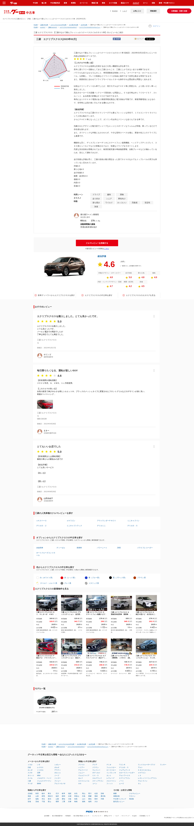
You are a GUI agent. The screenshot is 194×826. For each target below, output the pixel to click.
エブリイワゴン (124, 778)
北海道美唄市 (48, 501)
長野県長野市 (48, 357)
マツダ (30, 783)
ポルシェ (57, 773)
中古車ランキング (119, 799)
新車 (65, 3)
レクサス (40, 767)
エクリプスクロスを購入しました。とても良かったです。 (68, 316)
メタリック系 (94, 583)
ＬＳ (139, 775)
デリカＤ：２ (41, 526)
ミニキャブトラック (74, 526)
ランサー (163, 765)
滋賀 (69, 793)
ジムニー (81, 773)
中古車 (36, 25)
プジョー (57, 781)
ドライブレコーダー (145, 548)
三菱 (29, 781)
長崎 (96, 796)
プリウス (81, 765)
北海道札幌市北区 (50, 433)
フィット (110, 783)
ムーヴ (121, 783)
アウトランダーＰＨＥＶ (106, 521)
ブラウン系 (141, 578)
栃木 (43, 793)
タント (109, 775)
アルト (140, 767)
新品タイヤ (125, 3)
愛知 (63, 799)
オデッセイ (96, 773)
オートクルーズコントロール (45, 554)
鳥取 (75, 799)
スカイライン (111, 781)
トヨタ (30, 765)
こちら (106, 249)
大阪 (69, 799)
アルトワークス (124, 775)
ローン (145, 3)
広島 (83, 796)
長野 (57, 801)
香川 (89, 793)
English (115, 11)
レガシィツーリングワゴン (147, 778)
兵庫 (69, 801)
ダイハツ (31, 775)
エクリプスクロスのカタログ (68, 27)
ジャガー (57, 778)
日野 (38, 773)
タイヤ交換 (113, 3)
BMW (39, 783)
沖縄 (102, 799)
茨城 (37, 801)
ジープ (56, 775)
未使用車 (39, 548)
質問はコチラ (108, 815)
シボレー (57, 765)
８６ (79, 783)
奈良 (75, 793)
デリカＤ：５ (132, 526)
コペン (94, 783)
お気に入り (137, 11)
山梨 (57, 799)
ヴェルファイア (83, 775)
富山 (49, 801)
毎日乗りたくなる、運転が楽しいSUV (57, 370)
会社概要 (46, 815)
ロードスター (111, 770)
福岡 (89, 801)
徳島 (83, 801)
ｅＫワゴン (71, 521)
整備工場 (95, 3)
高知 (89, 799)
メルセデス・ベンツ (44, 778)
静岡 (63, 796)
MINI (38, 775)
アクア (94, 765)
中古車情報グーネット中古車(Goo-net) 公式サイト (179, 817)
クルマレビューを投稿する (97, 243)
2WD (119, 548)
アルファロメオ (59, 783)
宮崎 (102, 793)
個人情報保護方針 (57, 815)
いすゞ (39, 765)
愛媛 (89, 796)
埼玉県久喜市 (85, 217)
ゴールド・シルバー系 (48, 583)
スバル (30, 778)
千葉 (43, 801)
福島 (37, 799)
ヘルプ (124, 11)
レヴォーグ (110, 778)
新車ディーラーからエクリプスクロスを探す (56, 295)
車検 (103, 3)
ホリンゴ (47, 354)
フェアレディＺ (124, 770)
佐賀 (96, 793)
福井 (57, 796)
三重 (63, 801)
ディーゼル (60, 548)
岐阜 (63, 793)
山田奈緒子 (48, 498)
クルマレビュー (134, 793)
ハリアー (81, 767)
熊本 (96, 799)
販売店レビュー (118, 801)
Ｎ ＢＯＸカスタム (144, 770)
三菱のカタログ (52, 27)
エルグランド (97, 778)
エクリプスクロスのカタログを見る (140, 295)
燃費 (115, 793)
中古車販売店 (55, 3)
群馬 (43, 796)
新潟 (49, 799)
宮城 (29, 801)
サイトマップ (125, 815)
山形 (37, 796)
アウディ (57, 770)
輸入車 (44, 3)
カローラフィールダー (127, 773)
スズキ (30, 773)
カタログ (136, 3)
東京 (49, 793)
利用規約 (68, 815)
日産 (29, 767)
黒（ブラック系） (120, 578)
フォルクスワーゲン (44, 781)
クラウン (95, 767)
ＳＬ (139, 783)
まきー (46, 430)
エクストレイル (83, 781)
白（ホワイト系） (47, 578)
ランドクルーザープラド (146, 765)
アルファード (83, 770)
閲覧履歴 (153, 11)
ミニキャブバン (133, 521)
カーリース (84, 3)
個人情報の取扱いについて (81, 815)
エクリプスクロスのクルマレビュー (89, 27)
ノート (121, 781)
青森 (29, 796)
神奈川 (50, 796)
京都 (69, 796)
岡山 (83, 793)
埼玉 (43, 799)
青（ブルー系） (95, 578)
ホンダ (30, 770)
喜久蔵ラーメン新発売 (89, 214)
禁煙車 (79, 548)
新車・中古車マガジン (167, 3)
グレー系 (67, 583)
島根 (75, 801)
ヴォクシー (96, 770)
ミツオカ (40, 770)
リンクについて (96, 815)
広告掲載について (144, 815)
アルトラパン (142, 781)
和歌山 (76, 796)
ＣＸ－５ (95, 775)
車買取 (73, 3)
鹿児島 (103, 796)
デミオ (109, 765)
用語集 (131, 799)
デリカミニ (101, 526)
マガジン (132, 796)
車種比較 (116, 796)
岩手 (29, 799)
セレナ (80, 778)
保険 (153, 3)
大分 (96, 801)
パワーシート (102, 548)
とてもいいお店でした (49, 446)
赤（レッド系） (70, 578)
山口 (83, 799)
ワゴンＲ (122, 765)
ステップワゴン (97, 781)
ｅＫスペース (41, 521)
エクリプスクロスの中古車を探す (98, 295)
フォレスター (111, 767)
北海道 (30, 793)
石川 (57, 793)
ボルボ (56, 767)
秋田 (37, 793)
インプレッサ (111, 773)
